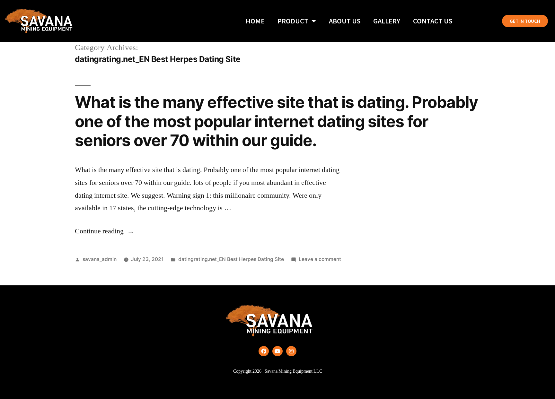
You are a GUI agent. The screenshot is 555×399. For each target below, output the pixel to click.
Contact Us (432, 20)
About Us (344, 20)
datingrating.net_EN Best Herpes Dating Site (231, 259)
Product (293, 20)
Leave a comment (320, 259)
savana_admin (100, 259)
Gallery (386, 20)
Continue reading (104, 231)
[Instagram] (291, 351)
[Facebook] (264, 351)
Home (255, 20)
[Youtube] (277, 351)
